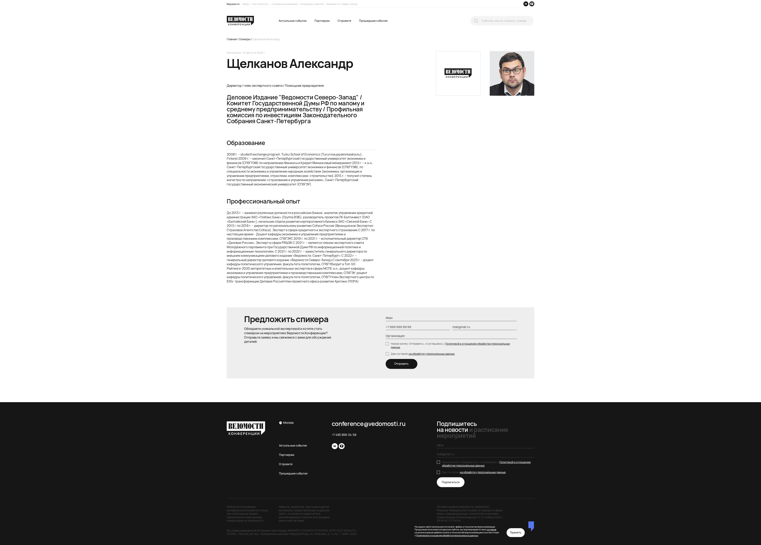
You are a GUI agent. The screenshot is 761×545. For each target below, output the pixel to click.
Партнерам (322, 21)
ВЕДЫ (246, 4)
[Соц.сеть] (525, 3)
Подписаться (451, 482)
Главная (232, 39)
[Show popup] (476, 21)
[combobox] (502, 21)
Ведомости (233, 4)
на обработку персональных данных (432, 354)
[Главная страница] (240, 21)
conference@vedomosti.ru (368, 424)
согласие (491, 529)
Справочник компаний (284, 4)
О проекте (344, 21)
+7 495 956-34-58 (344, 435)
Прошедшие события (373, 21)
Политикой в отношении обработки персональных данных (450, 345)
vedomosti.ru (256, 520)
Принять (515, 532)
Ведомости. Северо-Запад (342, 4)
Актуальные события (293, 21)
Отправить (401, 364)
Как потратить (260, 4)
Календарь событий (312, 4)
